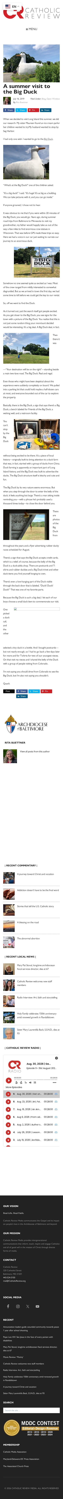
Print (8, 691)
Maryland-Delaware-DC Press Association (21, 1458)
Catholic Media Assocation (14, 1451)
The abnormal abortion (28, 938)
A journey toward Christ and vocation (35, 874)
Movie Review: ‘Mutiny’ (13, 1356)
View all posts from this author (35, 751)
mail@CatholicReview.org (14, 1280)
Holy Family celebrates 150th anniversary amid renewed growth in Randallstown (36, 1015)
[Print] (4, 691)
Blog (44, 98)
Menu (32, 29)
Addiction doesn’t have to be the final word (38, 890)
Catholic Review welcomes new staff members (23, 1363)
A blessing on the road (28, 922)
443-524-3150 (9, 1277)
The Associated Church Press (16, 1466)
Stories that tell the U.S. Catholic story (35, 906)
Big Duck (48, 139)
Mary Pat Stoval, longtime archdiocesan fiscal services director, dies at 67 (36, 967)
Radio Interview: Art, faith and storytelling (37, 997)
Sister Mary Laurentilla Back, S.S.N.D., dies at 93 (23, 1393)
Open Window (53, 98)
